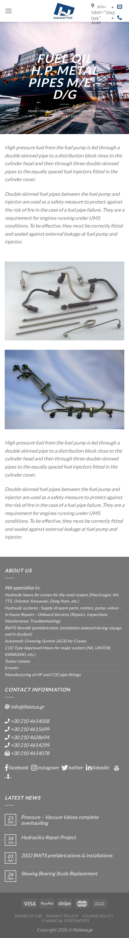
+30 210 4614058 (30, 721)
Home (32, 111)
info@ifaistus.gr (27, 707)
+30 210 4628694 (30, 737)
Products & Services (55, 111)
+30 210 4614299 (30, 745)
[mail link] (119, 7)
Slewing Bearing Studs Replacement (59, 873)
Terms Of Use (28, 916)
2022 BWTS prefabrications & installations (66, 855)
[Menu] (8, 10)
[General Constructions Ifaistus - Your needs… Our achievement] (64, 11)
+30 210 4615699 (30, 729)
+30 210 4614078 (30, 753)
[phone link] (119, 18)
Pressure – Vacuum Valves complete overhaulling (59, 820)
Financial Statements (65, 920)
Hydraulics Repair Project (48, 837)
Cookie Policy (97, 916)
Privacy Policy (62, 916)
